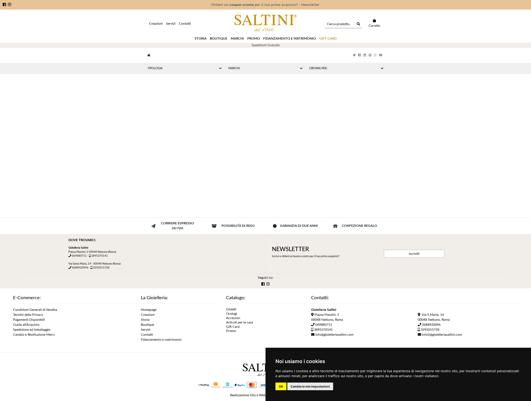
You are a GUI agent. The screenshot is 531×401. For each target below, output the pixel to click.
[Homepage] (148, 55)
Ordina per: (318, 68)
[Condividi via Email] (381, 55)
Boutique (218, 38)
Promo (253, 38)
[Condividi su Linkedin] (365, 55)
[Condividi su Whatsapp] (376, 55)
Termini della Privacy (28, 314)
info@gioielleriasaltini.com (333, 334)
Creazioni (156, 23)
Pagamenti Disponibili (29, 319)
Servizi (170, 23)
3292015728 (101, 267)
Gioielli (231, 309)
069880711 (79, 256)
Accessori (233, 318)
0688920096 (80, 267)
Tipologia (154, 68)
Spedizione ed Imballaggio (31, 329)
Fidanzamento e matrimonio (289, 38)
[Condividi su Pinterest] (370, 55)
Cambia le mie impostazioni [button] (310, 386)
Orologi (231, 313)
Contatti (185, 23)
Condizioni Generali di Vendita (35, 309)
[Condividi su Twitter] (355, 55)
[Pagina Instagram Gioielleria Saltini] (9, 5)
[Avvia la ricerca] (358, 24)
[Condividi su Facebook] (360, 55)
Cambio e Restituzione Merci (34, 334)
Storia (201, 38)
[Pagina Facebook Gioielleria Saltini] (4, 5)
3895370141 (99, 256)
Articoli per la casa (239, 322)
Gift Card (233, 326)
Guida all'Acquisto (26, 324)
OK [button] (281, 386)
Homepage (148, 309)
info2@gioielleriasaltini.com (441, 334)
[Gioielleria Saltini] (265, 23)
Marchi (237, 38)
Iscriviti (414, 253)
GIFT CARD (328, 38)
